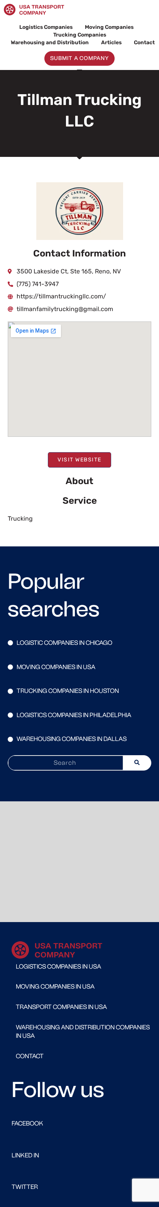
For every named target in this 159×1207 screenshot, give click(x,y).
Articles (111, 42)
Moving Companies (109, 27)
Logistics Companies (46, 27)
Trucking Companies (79, 35)
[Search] (137, 763)
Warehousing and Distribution (50, 42)
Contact (144, 42)
